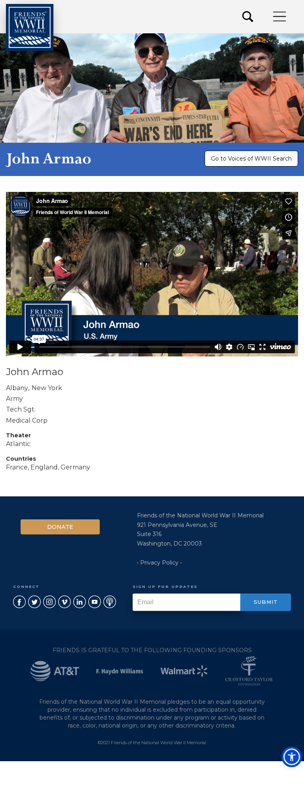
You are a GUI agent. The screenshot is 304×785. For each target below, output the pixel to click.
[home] (29, 27)
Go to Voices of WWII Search (251, 158)
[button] (280, 16)
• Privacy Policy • (159, 562)
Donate (60, 526)
